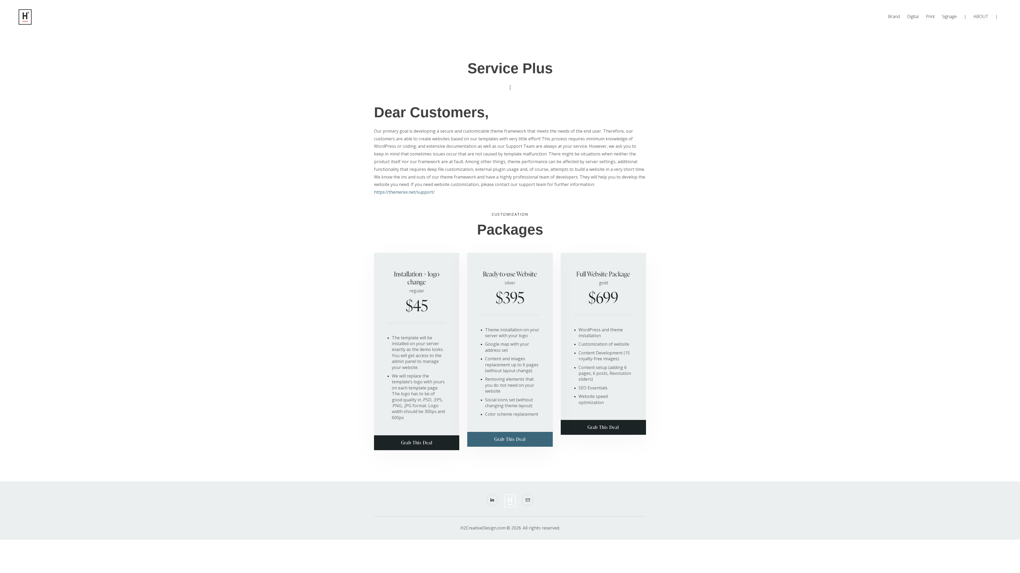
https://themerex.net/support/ (404, 192)
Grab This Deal (416, 443)
